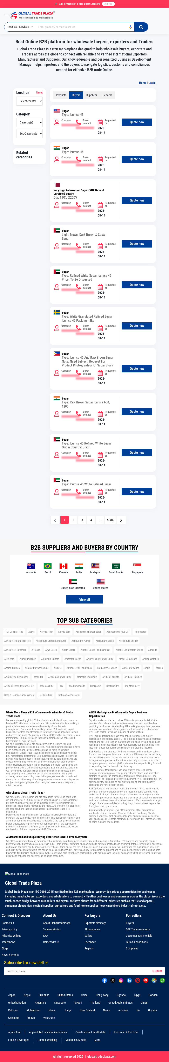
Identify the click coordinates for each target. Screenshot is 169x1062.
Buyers (76, 95)
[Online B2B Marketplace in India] (35, 15)
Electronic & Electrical (126, 1032)
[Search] (141, 26)
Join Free (108, 4)
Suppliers (91, 95)
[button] (121, 520)
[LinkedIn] (129, 980)
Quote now (137, 122)
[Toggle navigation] (6, 15)
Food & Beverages (18, 1039)
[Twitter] (112, 980)
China (84, 995)
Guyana (152, 1010)
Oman (144, 1002)
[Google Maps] (154, 980)
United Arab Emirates (120, 1002)
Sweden (153, 995)
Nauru (106, 1010)
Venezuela (49, 1017)
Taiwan (78, 1002)
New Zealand (87, 1010)
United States (65, 995)
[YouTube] (145, 980)
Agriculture (14, 1032)
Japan (11, 995)
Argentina (40, 1002)
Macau (52, 1010)
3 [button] (82, 520)
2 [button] (73, 520)
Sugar (65, 111)
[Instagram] (121, 980)
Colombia (13, 1017)
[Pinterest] (137, 980)
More (97, 1039)
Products (61, 95)
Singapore (60, 1002)
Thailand (95, 1002)
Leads (152, 83)
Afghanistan (33, 1010)
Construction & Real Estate (90, 1032)
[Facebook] (104, 980)
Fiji (138, 1010)
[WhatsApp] (162, 980)
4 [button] (91, 520)
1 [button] (64, 520)
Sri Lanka (44, 995)
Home (142, 83)
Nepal (27, 995)
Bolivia (31, 1017)
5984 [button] (110, 520)
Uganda (121, 995)
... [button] (100, 520)
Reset (39, 92)
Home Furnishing (47, 1039)
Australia (123, 1010)
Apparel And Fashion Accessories (48, 1032)
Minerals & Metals (76, 1039)
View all (84, 600)
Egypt (137, 995)
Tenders (107, 95)
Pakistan (13, 1010)
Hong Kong (102, 995)
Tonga (68, 1010)
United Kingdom (17, 1002)
